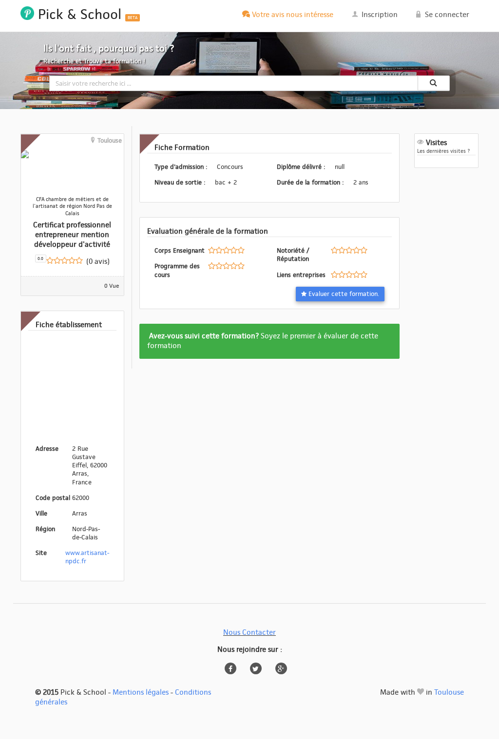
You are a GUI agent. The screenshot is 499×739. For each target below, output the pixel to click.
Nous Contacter (249, 632)
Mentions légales (141, 692)
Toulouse (449, 692)
